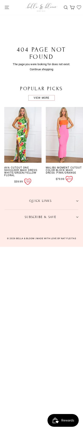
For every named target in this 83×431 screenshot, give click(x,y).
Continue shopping (41, 69)
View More (42, 97)
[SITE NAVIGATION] (5, 7)
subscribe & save (40, 217)
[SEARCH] (64, 7)
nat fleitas (68, 238)
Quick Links (40, 201)
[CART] (71, 7)
